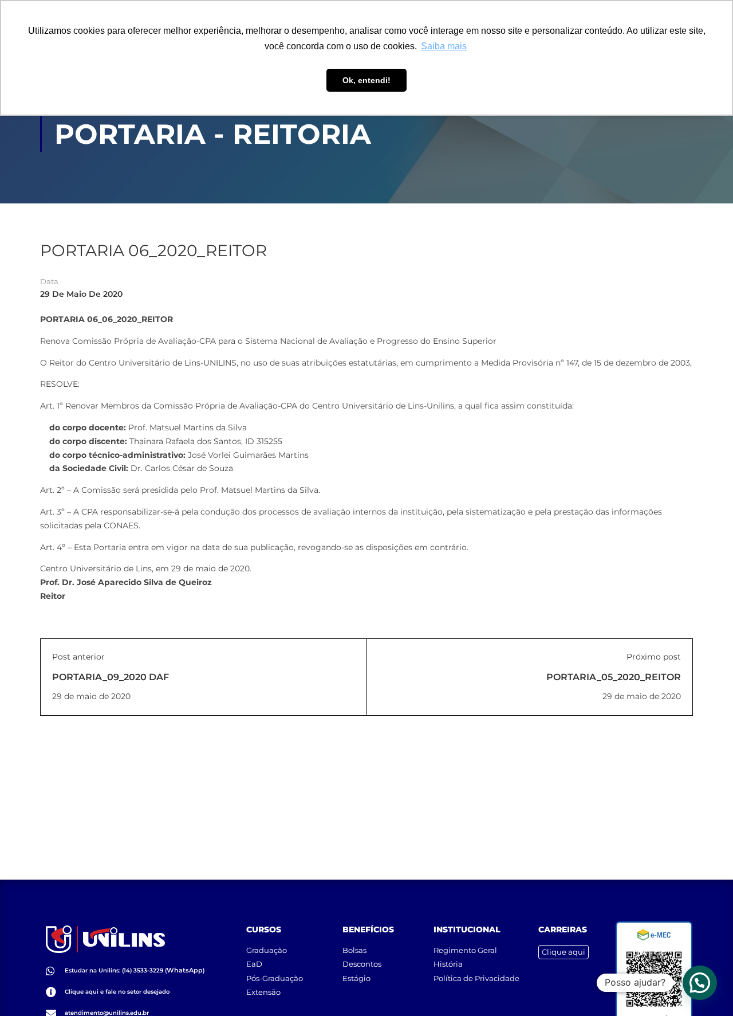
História (448, 963)
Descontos (361, 963)
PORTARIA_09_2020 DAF (110, 677)
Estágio (356, 978)
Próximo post (653, 657)
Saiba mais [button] (444, 46)
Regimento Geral (465, 950)
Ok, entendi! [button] (366, 80)
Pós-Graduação (274, 978)
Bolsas (354, 950)
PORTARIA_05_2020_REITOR (613, 677)
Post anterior (78, 657)
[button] (700, 983)
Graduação (266, 950)
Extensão (263, 992)
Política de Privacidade (476, 978)
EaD (254, 963)
